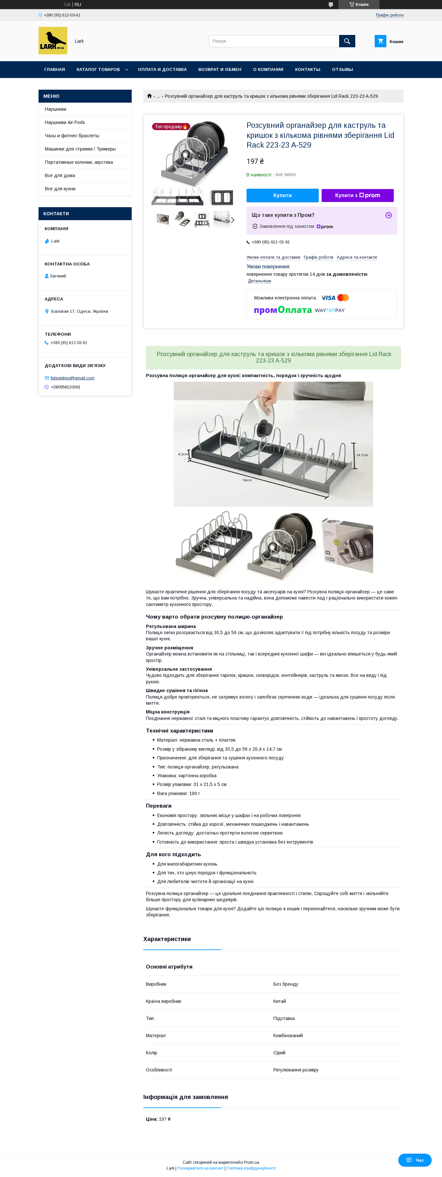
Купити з (346, 195)
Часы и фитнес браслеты (72, 135)
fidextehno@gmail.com (72, 378)
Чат (420, 1160)
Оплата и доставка (162, 69)
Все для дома (60, 175)
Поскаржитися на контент (200, 1168)
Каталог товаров (98, 69)
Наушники (55, 109)
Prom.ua (251, 1162)
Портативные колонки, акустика (79, 162)
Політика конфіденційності (251, 1168)
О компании (268, 69)
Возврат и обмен (219, 69)
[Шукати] (347, 41)
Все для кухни (60, 188)
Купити (282, 195)
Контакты (307, 69)
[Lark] (53, 52)
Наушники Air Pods (65, 122)
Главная (54, 69)
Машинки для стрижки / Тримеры (80, 148)
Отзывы (342, 69)
